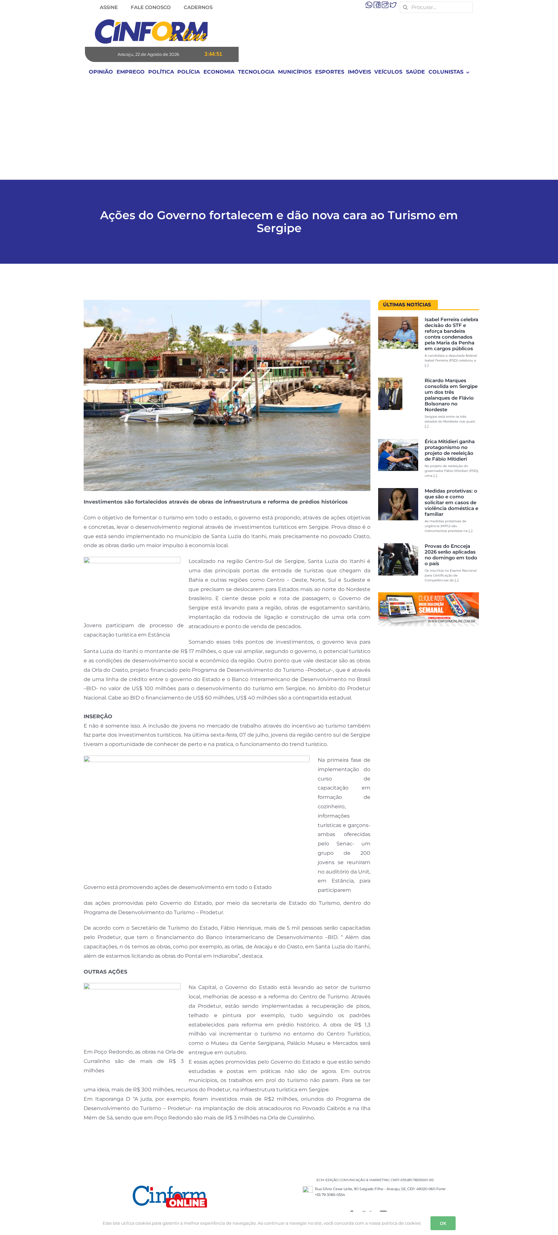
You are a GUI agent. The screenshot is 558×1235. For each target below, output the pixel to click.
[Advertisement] (279, 131)
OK (443, 1223)
